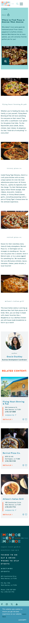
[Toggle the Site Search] (17, 4)
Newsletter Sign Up (9, 550)
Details (7, 419)
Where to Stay (10, 561)
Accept (22, 620)
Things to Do (9, 555)
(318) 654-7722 (10, 507)
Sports (5, 571)
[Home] (7, 4)
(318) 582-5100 (10, 461)
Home (5, 9)
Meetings (7, 569)
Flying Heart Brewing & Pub (13, 402)
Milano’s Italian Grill (13, 499)
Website (9, 415)
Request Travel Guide (10, 547)
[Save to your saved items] (26, 419)
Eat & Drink (8, 558)
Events (5, 564)
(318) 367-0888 (10, 412)
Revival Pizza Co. (12, 453)
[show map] (23, 419)
